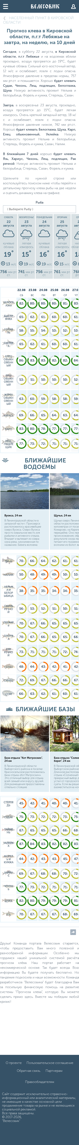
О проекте (14, 1063)
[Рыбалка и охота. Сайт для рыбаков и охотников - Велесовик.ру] (45, 6)
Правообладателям (39, 1082)
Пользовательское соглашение (50, 1063)
